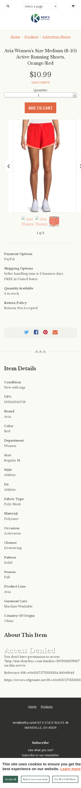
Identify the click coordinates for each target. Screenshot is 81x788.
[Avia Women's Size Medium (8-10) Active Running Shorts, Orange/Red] (44, 166)
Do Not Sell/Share (65, 779)
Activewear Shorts (56, 37)
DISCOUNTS (41, 82)
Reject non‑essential (35, 779)
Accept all (10, 779)
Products (31, 37)
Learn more (70, 769)
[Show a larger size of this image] (28, 221)
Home (15, 37)
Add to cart (40, 108)
